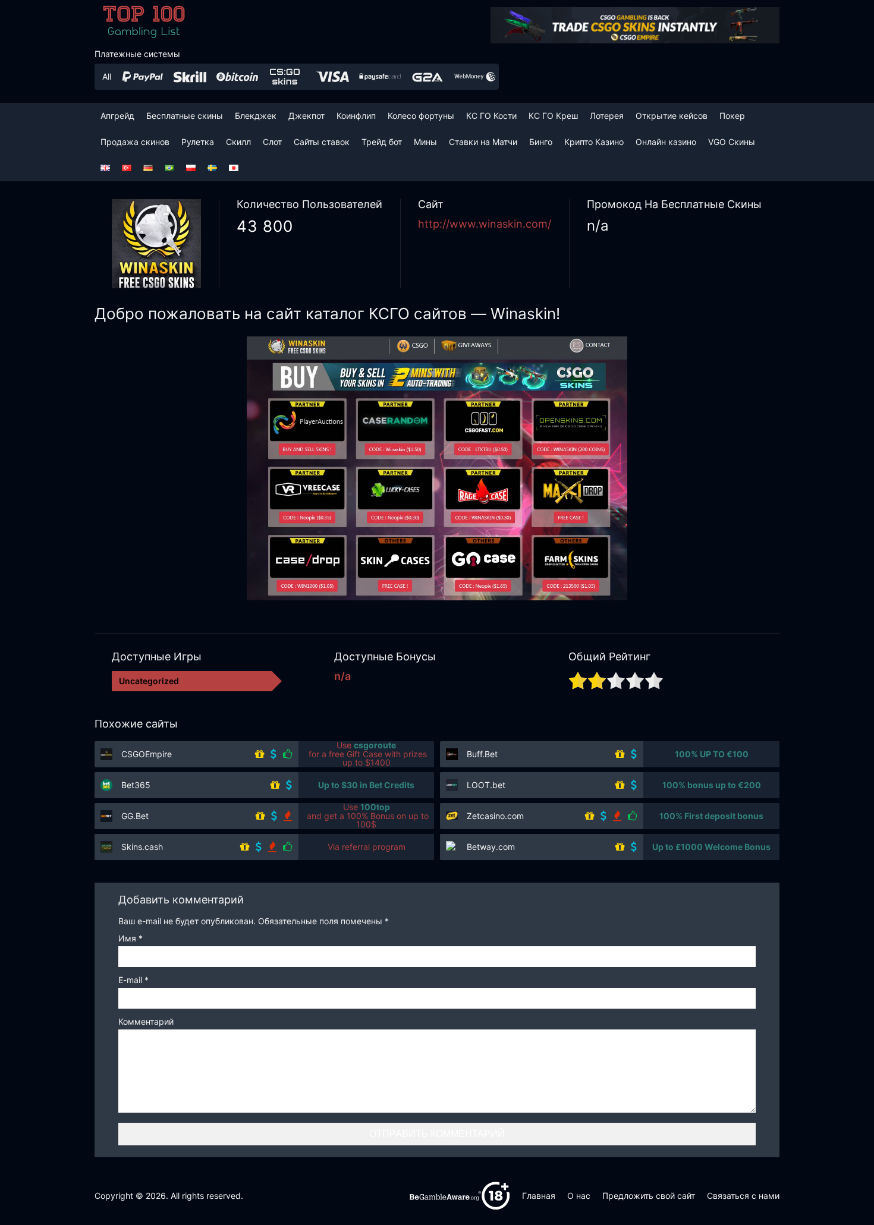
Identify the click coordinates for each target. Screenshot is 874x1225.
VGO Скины (731, 142)
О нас (578, 1196)
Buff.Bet (482, 754)
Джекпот (306, 116)
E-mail (133, 980)
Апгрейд (117, 116)
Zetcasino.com (495, 816)
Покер (732, 116)
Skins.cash (142, 847)
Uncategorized (149, 681)
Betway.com (491, 847)
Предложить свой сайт (648, 1196)
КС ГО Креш (553, 116)
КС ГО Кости (491, 116)
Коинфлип (356, 116)
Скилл (238, 142)
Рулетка (197, 142)
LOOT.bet (486, 785)
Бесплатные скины (184, 116)
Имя (130, 938)
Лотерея (607, 116)
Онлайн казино (666, 142)
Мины (425, 142)
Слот (272, 142)
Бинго (540, 142)
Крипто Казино (594, 142)
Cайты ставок (322, 142)
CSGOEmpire (146, 754)
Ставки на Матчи (483, 142)
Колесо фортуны (421, 116)
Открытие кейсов (672, 116)
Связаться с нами (743, 1196)
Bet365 (135, 785)
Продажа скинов (134, 142)
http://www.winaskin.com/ (484, 224)
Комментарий (146, 1022)
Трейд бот (381, 142)
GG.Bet (135, 816)
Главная (538, 1196)
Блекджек (255, 116)
